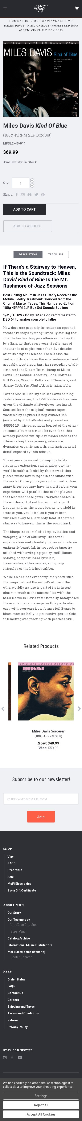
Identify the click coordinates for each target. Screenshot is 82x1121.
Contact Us (15, 993)
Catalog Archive (19, 938)
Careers (13, 1000)
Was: (36, 747)
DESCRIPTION (28, 254)
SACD (12, 863)
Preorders (15, 870)
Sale (11, 877)
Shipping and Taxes (21, 1006)
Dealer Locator (21, 957)
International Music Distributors (30, 945)
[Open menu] (5, 9)
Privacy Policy (18, 1027)
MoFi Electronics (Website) (26, 952)
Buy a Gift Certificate (22, 890)
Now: (35, 743)
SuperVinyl (18, 931)
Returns (13, 1020)
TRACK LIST (55, 254)
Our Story (14, 912)
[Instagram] (5, 1058)
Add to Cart (24, 209)
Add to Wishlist (27, 226)
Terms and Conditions (23, 1013)
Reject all (41, 1105)
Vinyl (11, 856)
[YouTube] (20, 1058)
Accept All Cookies (41, 1114)
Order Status (16, 979)
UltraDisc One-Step (24, 925)
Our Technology (19, 919)
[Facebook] (12, 1058)
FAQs (11, 986)
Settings (41, 1095)
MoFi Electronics (19, 883)
